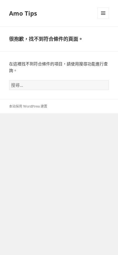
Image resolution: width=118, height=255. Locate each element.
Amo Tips (23, 13)
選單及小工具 (103, 13)
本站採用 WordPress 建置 (28, 106)
